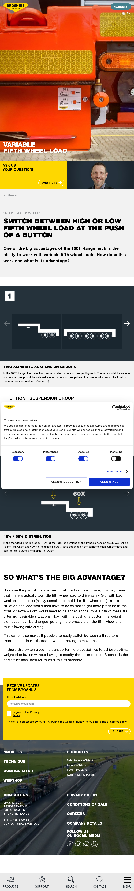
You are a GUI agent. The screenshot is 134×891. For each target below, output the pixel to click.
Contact (99, 886)
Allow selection (66, 481)
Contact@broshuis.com (21, 823)
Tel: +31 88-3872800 (16, 820)
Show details (115, 471)
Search (71, 886)
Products (10, 886)
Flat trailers (77, 769)
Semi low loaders (80, 759)
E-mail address (16, 697)
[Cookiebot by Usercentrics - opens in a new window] (114, 407)
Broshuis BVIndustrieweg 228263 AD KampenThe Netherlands (16, 808)
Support (42, 886)
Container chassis (81, 774)
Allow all (109, 481)
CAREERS (121, 6)
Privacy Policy (83, 721)
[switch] (50, 458)
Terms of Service (108, 721)
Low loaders (76, 764)
